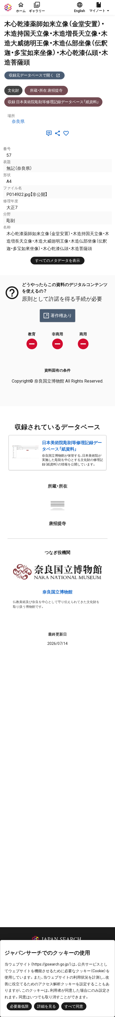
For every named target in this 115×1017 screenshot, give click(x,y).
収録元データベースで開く (31, 75)
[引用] (50, 133)
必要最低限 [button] (19, 1006)
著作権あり (61, 315)
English (79, 11)
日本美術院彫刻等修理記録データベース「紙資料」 (72, 446)
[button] (100, 7)
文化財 (13, 90)
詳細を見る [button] (46, 1006)
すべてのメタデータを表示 (57, 260)
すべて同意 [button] (73, 1006)
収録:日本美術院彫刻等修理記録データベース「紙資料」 (53, 102)
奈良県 (18, 121)
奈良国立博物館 (57, 591)
